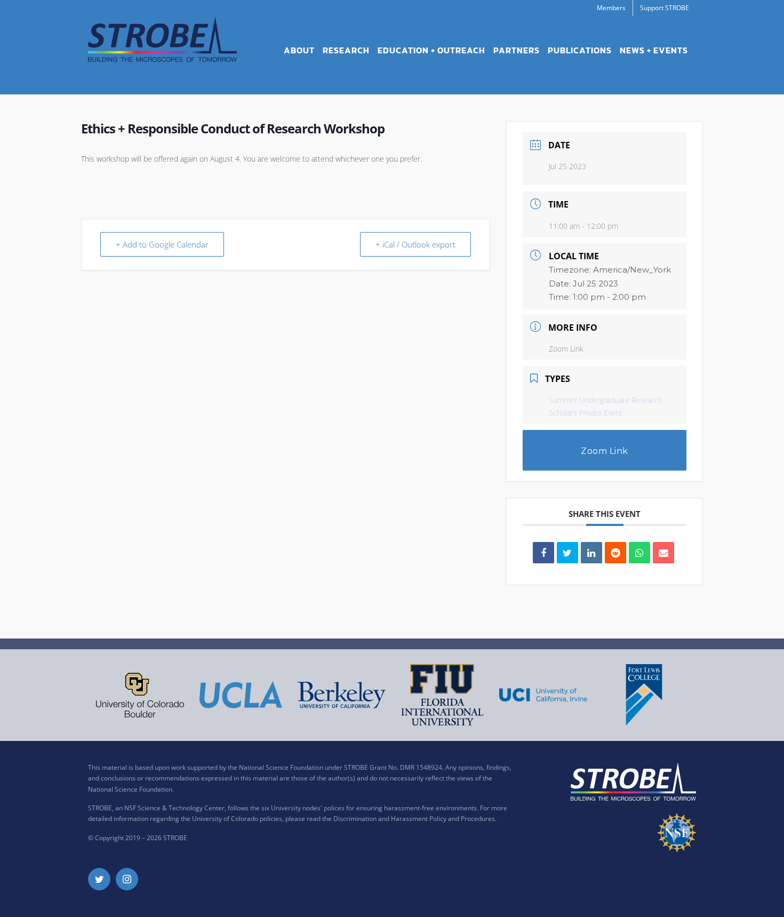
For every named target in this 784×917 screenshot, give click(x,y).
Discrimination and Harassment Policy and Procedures (414, 818)
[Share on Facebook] (543, 552)
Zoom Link (566, 349)
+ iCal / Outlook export (415, 244)
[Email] (663, 552)
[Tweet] (567, 552)
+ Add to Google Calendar (162, 244)
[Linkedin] (591, 552)
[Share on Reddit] (615, 552)
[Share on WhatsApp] (639, 552)
